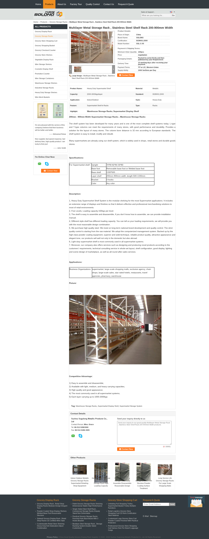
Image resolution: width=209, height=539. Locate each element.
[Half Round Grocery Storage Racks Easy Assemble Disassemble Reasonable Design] (122, 472)
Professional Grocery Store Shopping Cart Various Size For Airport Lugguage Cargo (123, 528)
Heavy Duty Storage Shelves (46, 93)
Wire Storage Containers (44, 78)
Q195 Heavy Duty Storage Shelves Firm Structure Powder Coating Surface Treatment (143, 483)
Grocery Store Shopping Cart (46, 41)
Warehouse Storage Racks (86, 406)
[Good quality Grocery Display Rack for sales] (42, 110)
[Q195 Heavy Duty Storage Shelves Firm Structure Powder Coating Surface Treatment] (144, 472)
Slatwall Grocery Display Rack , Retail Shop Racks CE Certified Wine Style (51, 520)
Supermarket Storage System (131, 406)
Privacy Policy (52, 537)
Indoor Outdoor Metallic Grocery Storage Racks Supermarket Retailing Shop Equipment (80, 482)
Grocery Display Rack (43, 32)
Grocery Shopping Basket (45, 46)
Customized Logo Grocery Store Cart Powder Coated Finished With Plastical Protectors (123, 521)
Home (38, 4)
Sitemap (153, 516)
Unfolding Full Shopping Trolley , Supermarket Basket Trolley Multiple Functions (122, 506)
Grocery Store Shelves (43, 55)
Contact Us (109, 4)
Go (173, 15)
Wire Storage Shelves (43, 64)
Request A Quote (126, 4)
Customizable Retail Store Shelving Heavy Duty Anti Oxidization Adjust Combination (50, 526)
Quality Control (93, 4)
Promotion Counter (42, 74)
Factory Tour (76, 4)
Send (172, 504)
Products (49, 4)
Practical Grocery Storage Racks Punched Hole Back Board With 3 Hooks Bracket (85, 518)
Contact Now (127, 75)
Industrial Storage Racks (44, 88)
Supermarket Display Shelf (108, 406)
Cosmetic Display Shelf (44, 69)
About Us (61, 4)
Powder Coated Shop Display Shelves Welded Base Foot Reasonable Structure (52, 513)
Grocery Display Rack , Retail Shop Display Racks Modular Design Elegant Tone (52, 506)
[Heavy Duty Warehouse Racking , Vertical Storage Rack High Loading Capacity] (101, 473)
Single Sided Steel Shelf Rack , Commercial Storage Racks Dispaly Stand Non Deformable (86, 511)
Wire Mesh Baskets (42, 97)
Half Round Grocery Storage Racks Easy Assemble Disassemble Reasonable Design (122, 482)
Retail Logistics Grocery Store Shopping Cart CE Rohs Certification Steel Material (122, 513)
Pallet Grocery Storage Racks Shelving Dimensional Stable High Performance (88, 505)
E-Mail (146, 516)
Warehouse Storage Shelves (46, 83)
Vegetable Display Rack (44, 60)
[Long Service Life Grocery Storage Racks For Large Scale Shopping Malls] (165, 470)
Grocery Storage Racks (58, 22)
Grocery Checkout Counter (45, 50)
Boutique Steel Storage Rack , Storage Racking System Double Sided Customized (87, 526)
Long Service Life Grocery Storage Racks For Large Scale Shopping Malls (165, 482)
